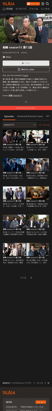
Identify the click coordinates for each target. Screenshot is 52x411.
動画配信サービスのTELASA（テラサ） (17, 383)
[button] (33, 3)
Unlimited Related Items (30, 116)
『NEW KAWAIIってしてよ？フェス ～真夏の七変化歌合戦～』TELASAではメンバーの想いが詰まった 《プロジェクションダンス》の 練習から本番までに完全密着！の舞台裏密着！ (33, 407)
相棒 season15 (15, 95)
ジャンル (39, 383)
